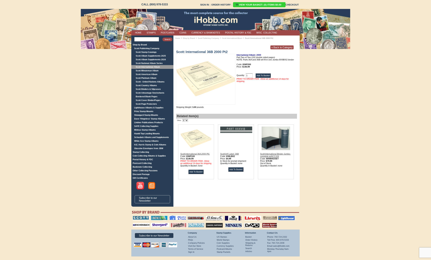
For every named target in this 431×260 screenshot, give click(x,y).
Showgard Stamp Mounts (146, 115)
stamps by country (267, 222)
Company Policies (196, 243)
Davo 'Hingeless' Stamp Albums (149, 119)
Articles (248, 251)
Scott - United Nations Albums (150, 82)
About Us (192, 237)
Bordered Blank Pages (146, 96)
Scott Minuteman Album (147, 71)
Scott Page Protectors (146, 104)
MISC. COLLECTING (266, 32)
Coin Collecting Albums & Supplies (149, 156)
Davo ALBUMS (247, 222)
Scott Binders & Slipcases (148, 89)
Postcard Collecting (142, 163)
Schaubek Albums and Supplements (151, 137)
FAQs (190, 240)
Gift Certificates (140, 178)
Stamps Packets (211, 222)
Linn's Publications (249, 216)
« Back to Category (282, 47)
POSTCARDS (167, 32)
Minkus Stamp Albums (145, 130)
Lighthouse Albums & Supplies (148, 108)
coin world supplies (195, 216)
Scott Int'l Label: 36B (229, 154)
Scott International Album (148, 67)
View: (179, 120)
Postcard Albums (224, 249)
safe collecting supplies (174, 217)
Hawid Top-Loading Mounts (147, 133)
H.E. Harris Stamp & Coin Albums (150, 145)
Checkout (292, 4)
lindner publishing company (158, 217)
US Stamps (222, 237)
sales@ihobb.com (281, 246)
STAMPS (151, 32)
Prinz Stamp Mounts (143, 111)
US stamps (264, 216)
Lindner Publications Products (148, 122)
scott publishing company (138, 217)
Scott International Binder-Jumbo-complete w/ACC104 (275, 155)
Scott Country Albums (146, 85)
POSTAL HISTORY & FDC (238, 32)
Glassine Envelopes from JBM (148, 148)
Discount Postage (141, 174)
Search (248, 248)
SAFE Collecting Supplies (146, 126)
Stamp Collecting (141, 152)
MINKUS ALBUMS (230, 222)
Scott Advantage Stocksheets (150, 93)
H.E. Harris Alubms (212, 216)
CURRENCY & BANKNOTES (205, 32)
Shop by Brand (140, 45)
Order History (221, 4)
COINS (182, 32)
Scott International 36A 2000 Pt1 (195, 154)
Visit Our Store (194, 246)
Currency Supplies (225, 246)
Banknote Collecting (142, 167)
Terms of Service (195, 249)
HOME (138, 32)
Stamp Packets (223, 252)
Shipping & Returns (250, 244)
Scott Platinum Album (146, 78)
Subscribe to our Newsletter (148, 199)
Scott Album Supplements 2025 (151, 56)
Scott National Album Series (149, 63)
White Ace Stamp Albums (146, 141)
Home (177, 38)
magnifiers (136, 222)
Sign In (204, 4)
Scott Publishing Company (146, 48)
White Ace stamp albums (175, 223)
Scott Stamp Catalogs (146, 52)
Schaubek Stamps (194, 222)
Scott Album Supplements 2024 (151, 59)
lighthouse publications (282, 217)
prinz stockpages (230, 216)
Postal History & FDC (143, 159)
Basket (248, 237)
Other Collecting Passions (145, 170)
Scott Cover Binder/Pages (148, 100)
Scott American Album (146, 74)
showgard (154, 222)
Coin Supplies (223, 243)
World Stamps (223, 240)
